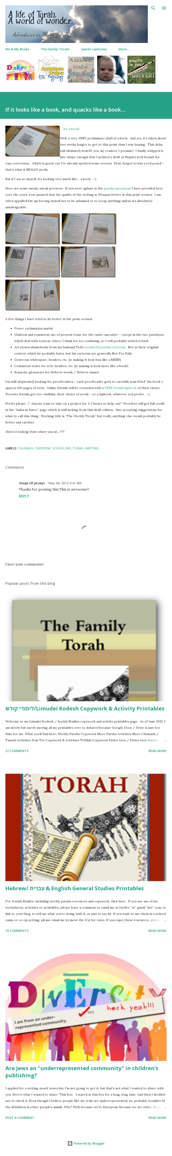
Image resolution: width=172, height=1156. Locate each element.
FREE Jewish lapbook (121, 388)
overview (43, 448)
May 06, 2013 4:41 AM (65, 483)
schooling (61, 448)
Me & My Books (17, 49)
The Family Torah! (55, 49)
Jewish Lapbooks (94, 49)
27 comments (16, 751)
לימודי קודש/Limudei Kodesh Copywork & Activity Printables (84, 708)
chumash (25, 448)
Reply (24, 496)
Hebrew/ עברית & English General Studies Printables (74, 888)
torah (78, 448)
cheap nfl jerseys (32, 483)
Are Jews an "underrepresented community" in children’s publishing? (81, 1071)
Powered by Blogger (89, 1143)
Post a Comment (19, 1118)
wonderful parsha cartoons (105, 347)
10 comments (16, 931)
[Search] (153, 8)
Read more (157, 751)
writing (92, 448)
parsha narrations (117, 188)
